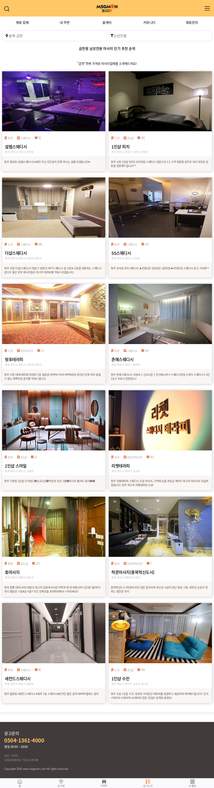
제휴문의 (192, 22)
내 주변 (65, 22)
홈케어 (107, 22)
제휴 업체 (22, 22)
